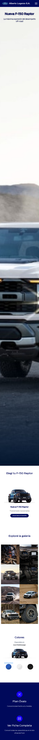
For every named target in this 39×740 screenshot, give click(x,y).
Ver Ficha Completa (19, 725)
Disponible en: (19, 642)
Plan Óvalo (19, 701)
